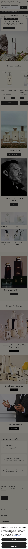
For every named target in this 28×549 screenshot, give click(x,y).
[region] (14, 536)
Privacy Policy (17, 535)
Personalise (14, 546)
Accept (14, 539)
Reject (14, 543)
